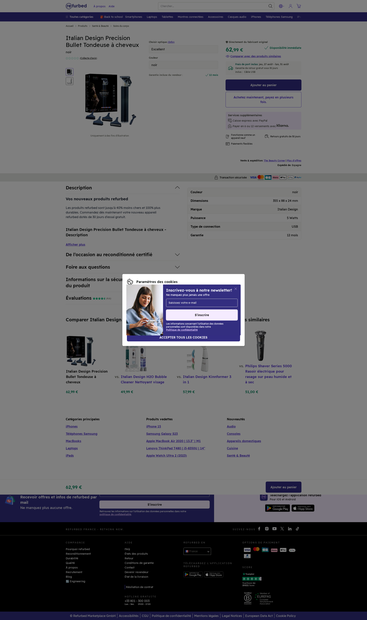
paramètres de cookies (177, 306)
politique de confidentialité (145, 310)
